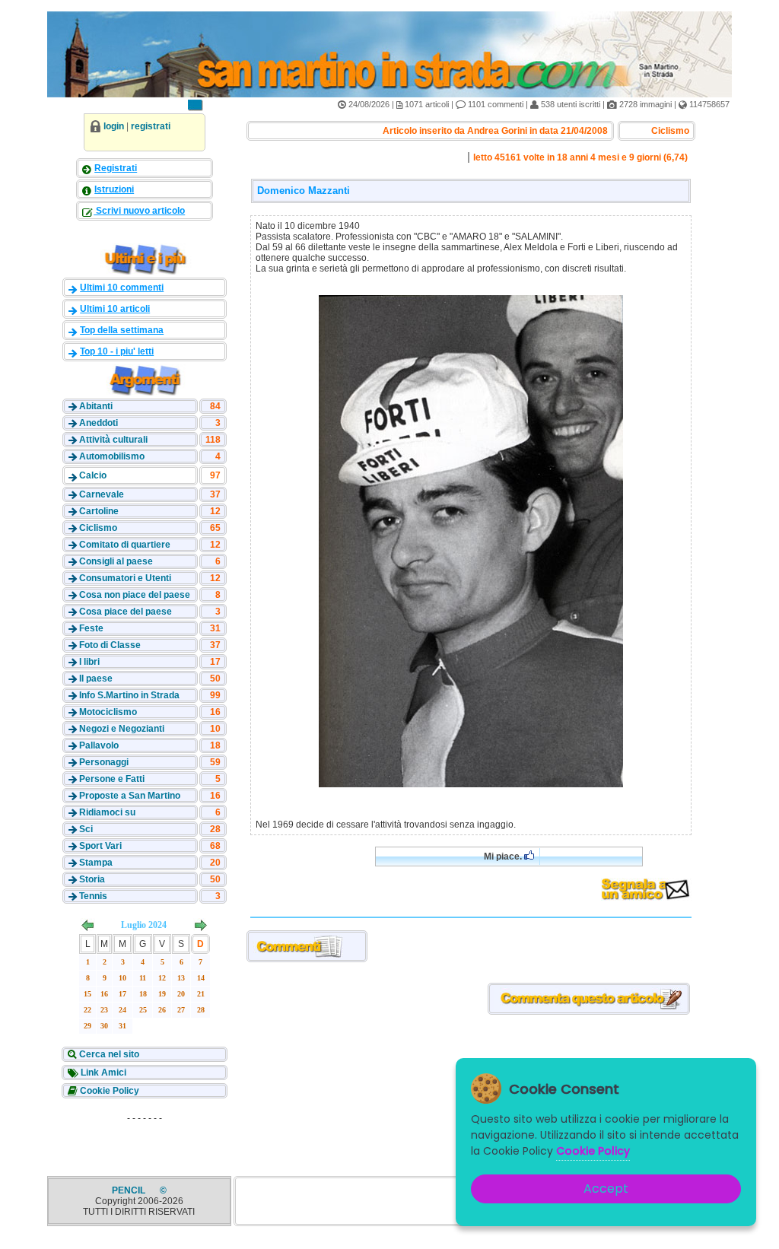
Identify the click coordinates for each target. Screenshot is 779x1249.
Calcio (93, 475)
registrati (150, 126)
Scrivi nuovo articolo (139, 210)
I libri (89, 661)
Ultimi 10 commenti (122, 287)
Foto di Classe (110, 645)
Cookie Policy (108, 1090)
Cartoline (99, 511)
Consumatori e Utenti (125, 578)
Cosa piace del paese (125, 611)
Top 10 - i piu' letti (117, 351)
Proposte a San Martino (129, 795)
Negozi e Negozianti (121, 728)
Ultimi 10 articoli (115, 309)
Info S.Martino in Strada (129, 695)
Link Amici (102, 1072)
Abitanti (96, 406)
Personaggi (104, 762)
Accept (605, 1188)
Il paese (96, 678)
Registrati (115, 168)
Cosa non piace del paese (134, 595)
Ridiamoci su (107, 812)
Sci (86, 829)
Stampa (96, 862)
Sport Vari (100, 846)
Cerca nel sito (108, 1054)
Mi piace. (504, 856)
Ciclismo (98, 528)
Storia (92, 879)
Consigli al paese (116, 561)
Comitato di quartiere (124, 544)
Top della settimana (122, 330)
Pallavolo (99, 745)
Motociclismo (108, 712)
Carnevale (101, 494)
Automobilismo (112, 456)
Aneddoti (98, 423)
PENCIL (130, 1190)
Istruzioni (114, 189)
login (113, 126)
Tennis (93, 896)
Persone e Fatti (112, 779)
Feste (91, 628)
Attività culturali (113, 439)
